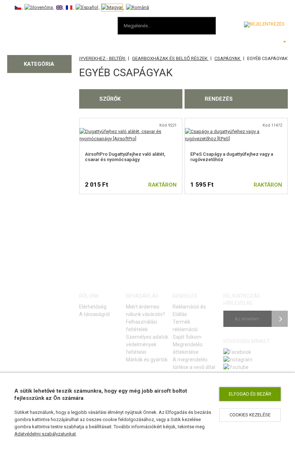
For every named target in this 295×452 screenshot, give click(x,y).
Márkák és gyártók (147, 359)
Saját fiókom (187, 337)
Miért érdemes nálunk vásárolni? (145, 310)
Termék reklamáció (185, 325)
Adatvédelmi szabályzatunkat (45, 434)
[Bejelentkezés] (264, 24)
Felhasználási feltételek (141, 325)
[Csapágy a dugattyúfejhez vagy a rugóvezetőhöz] (236, 131)
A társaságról (94, 314)
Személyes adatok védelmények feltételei (147, 344)
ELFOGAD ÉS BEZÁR (250, 394)
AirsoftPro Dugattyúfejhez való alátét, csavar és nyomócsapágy (125, 156)
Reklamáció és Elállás (189, 310)
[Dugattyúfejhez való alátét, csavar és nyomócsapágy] (131, 131)
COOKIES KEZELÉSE (250, 414)
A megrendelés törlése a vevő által (194, 363)
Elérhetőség (92, 307)
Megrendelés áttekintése (188, 348)
